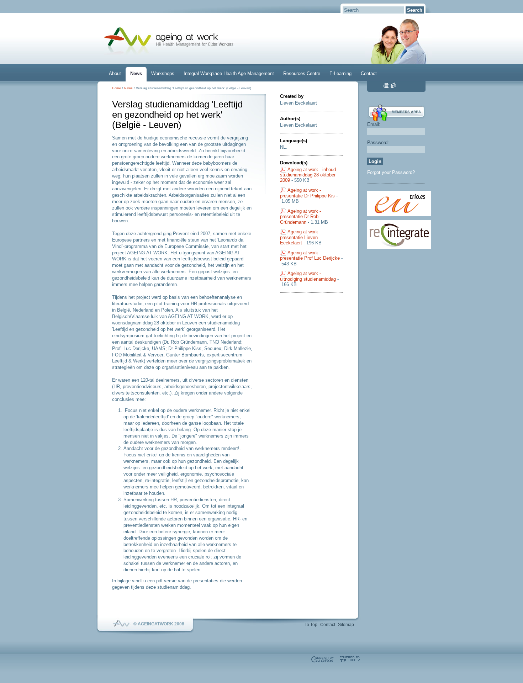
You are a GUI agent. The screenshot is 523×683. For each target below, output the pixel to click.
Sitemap (346, 625)
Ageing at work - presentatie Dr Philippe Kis (307, 192)
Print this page (386, 85)
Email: (373, 124)
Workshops (162, 73)
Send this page (393, 85)
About (115, 73)
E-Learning (340, 73)
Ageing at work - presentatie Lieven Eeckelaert (300, 237)
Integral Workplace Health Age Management (229, 73)
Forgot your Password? (391, 172)
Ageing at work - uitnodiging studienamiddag (308, 276)
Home (116, 88)
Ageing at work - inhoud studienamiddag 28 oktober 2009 (308, 175)
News (136, 73)
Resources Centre (301, 73)
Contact (369, 73)
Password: (378, 142)
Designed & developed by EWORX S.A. (322, 659)
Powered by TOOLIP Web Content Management (350, 659)
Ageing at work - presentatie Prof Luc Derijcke (310, 255)
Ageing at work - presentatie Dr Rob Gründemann (300, 216)
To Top (311, 625)
